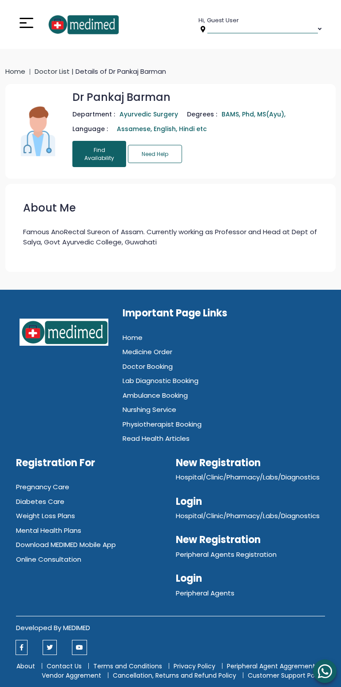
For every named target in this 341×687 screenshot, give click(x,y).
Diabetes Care (40, 501)
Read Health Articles (156, 438)
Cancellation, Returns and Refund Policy (175, 675)
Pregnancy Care (42, 486)
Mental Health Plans (48, 530)
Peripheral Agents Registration (226, 554)
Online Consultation (48, 559)
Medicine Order (147, 351)
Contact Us (64, 666)
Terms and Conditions (127, 666)
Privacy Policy (194, 666)
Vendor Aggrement (72, 675)
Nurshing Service (149, 409)
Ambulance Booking (155, 395)
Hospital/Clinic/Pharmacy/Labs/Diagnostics (248, 477)
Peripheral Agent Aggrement (272, 666)
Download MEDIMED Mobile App (66, 544)
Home (15, 71)
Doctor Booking (148, 366)
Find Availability (99, 154)
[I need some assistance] (325, 671)
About (25, 666)
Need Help (155, 154)
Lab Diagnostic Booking (160, 380)
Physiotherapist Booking (162, 424)
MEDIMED (76, 627)
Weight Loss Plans (45, 515)
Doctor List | (55, 71)
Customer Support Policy (286, 675)
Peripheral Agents (205, 593)
